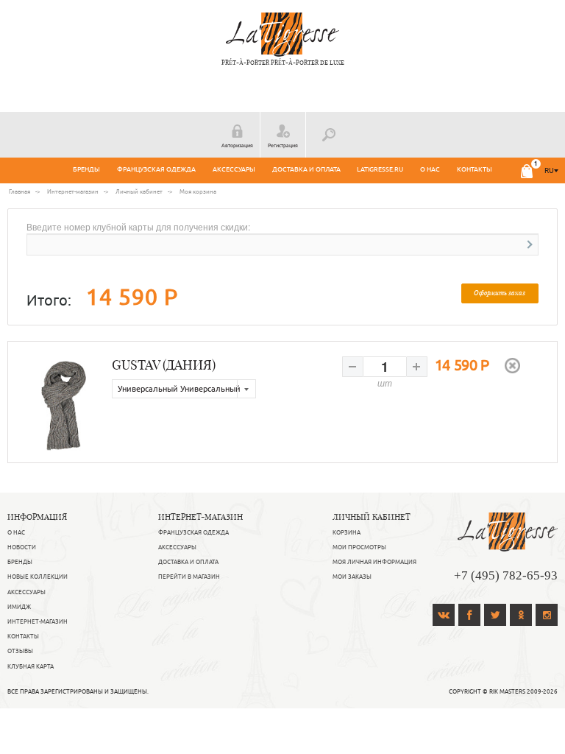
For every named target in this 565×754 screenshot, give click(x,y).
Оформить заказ (499, 293)
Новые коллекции (37, 576)
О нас (430, 169)
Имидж (19, 606)
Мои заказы (352, 576)
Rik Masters (507, 691)
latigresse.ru (380, 169)
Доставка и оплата (306, 169)
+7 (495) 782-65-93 (506, 575)
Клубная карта (30, 666)
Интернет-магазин (37, 621)
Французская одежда (156, 169)
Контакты (474, 169)
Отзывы (20, 651)
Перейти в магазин (189, 576)
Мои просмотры (359, 547)
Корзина (346, 532)
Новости (21, 547)
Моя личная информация (374, 562)
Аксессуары (234, 169)
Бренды (86, 169)
